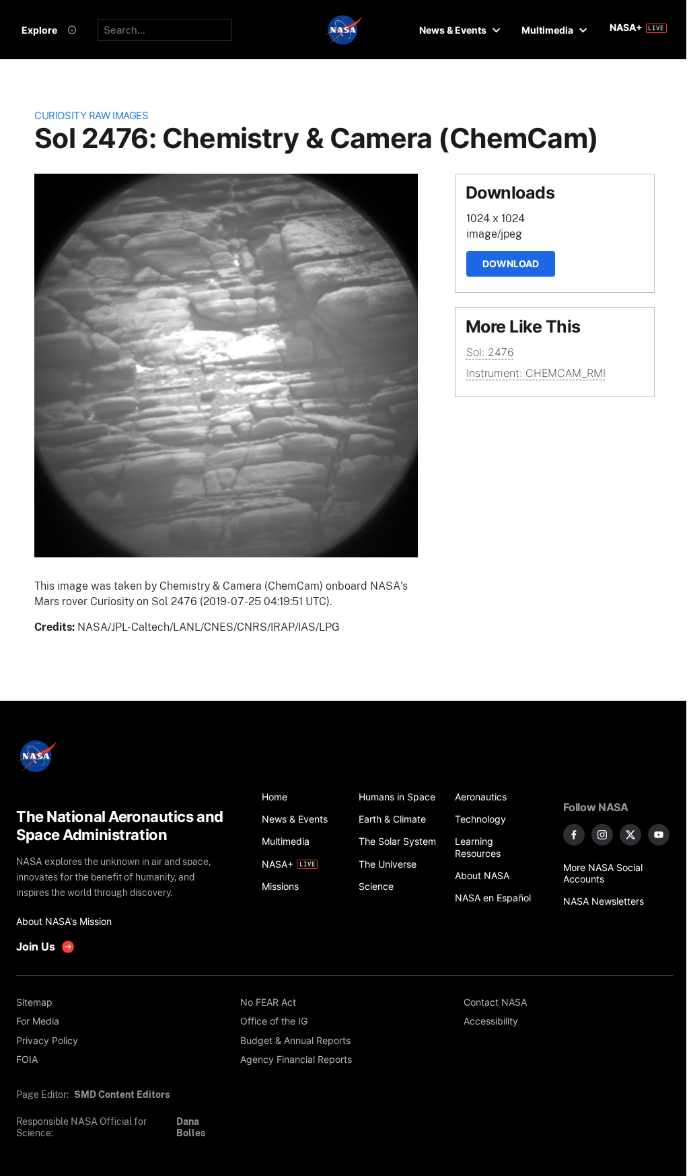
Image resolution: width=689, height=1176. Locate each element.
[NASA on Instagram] (602, 834)
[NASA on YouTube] (658, 834)
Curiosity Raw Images (91, 116)
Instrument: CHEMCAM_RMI (536, 373)
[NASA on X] (630, 834)
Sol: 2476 (490, 352)
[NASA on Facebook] (574, 834)
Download (510, 263)
